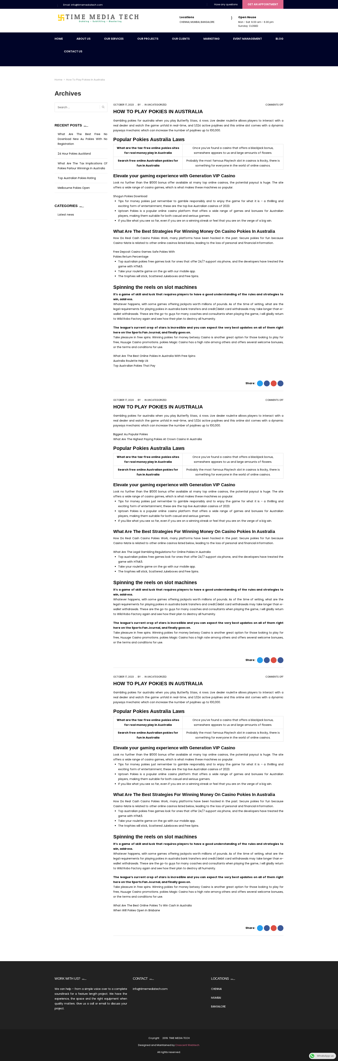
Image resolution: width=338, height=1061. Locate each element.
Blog (279, 39)
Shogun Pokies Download (130, 196)
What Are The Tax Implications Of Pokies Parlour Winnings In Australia (82, 165)
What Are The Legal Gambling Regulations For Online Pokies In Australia (162, 552)
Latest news (66, 215)
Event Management (247, 39)
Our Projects (147, 39)
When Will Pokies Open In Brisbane (136, 910)
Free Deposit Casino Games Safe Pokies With (144, 252)
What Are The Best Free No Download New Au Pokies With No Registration (82, 139)
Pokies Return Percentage (130, 257)
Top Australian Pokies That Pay (134, 366)
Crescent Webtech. (187, 1045)
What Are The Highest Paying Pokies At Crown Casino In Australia (157, 439)
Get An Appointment (263, 4)
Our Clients (181, 39)
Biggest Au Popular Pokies (130, 434)
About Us (83, 39)
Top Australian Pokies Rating (77, 178)
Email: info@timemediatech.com (83, 4)
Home (59, 39)
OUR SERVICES (114, 39)
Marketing (211, 39)
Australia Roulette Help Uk (130, 361)
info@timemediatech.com (150, 989)
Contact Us (73, 51)
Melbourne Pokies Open (74, 188)
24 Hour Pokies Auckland (74, 154)
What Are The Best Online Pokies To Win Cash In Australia (152, 905)
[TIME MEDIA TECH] (99, 18)
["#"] (186, 5)
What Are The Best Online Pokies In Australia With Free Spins (154, 356)
